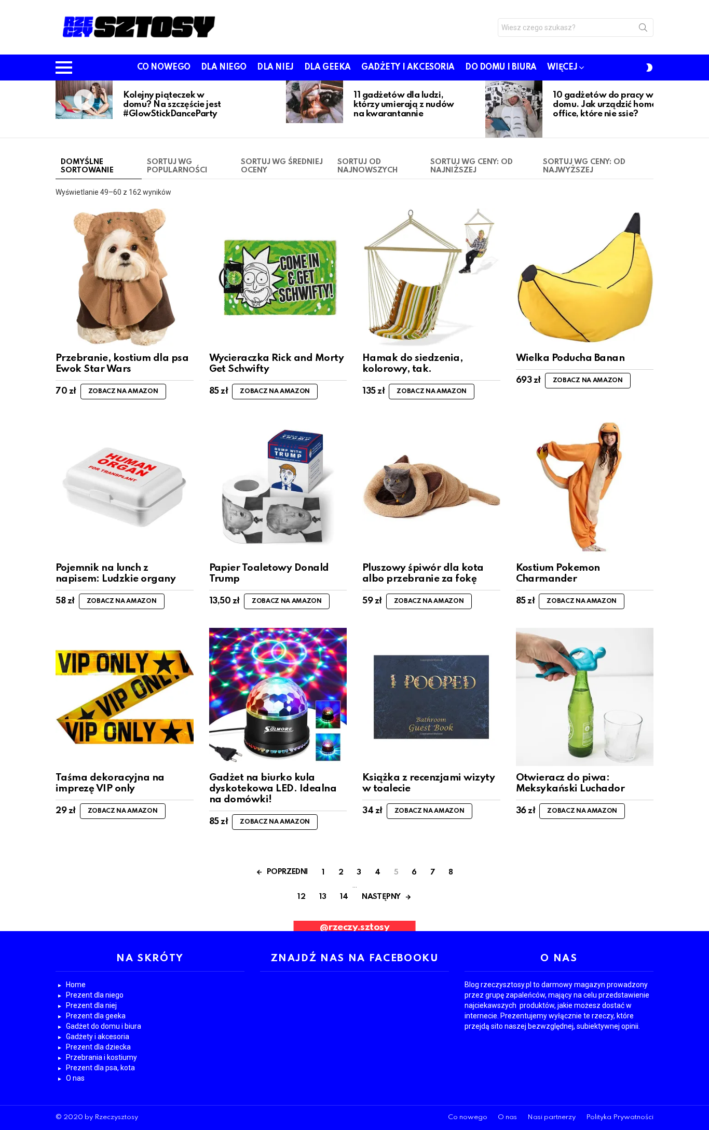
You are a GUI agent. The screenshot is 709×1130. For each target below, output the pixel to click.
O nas (75, 1078)
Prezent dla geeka (96, 1016)
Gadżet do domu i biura (103, 1026)
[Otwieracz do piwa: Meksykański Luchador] (585, 697)
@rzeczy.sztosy (355, 927)
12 (301, 896)
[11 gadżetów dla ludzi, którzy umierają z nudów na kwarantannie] (314, 101)
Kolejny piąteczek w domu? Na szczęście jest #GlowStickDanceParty (172, 104)
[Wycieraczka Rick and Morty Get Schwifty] (278, 277)
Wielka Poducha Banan (570, 358)
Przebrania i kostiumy (101, 1057)
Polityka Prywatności (619, 1117)
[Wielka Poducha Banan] (585, 277)
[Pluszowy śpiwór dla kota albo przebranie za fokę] (431, 487)
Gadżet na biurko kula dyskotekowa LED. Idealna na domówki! (273, 789)
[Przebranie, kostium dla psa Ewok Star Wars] (125, 277)
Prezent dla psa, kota (100, 1068)
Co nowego (163, 67)
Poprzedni (61, 109)
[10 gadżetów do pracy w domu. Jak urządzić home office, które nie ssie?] (513, 109)
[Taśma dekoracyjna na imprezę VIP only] (125, 697)
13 (322, 896)
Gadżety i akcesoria (408, 67)
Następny (648, 109)
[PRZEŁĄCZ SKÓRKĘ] (649, 67)
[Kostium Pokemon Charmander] (585, 487)
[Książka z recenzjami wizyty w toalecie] (431, 697)
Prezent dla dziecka (98, 1047)
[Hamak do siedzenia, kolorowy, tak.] (431, 277)
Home (76, 984)
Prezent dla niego (95, 995)
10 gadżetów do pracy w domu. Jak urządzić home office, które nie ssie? (605, 104)
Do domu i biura (501, 67)
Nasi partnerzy (551, 1117)
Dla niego (224, 67)
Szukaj (643, 29)
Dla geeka (327, 67)
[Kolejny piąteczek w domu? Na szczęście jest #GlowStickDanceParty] (84, 99)
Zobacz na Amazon (123, 391)
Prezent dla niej (91, 1005)
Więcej (562, 67)
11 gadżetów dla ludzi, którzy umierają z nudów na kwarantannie (403, 104)
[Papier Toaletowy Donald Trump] (278, 487)
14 (344, 896)
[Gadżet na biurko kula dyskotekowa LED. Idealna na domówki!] (278, 697)
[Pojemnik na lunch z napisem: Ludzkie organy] (125, 487)
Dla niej (275, 67)
